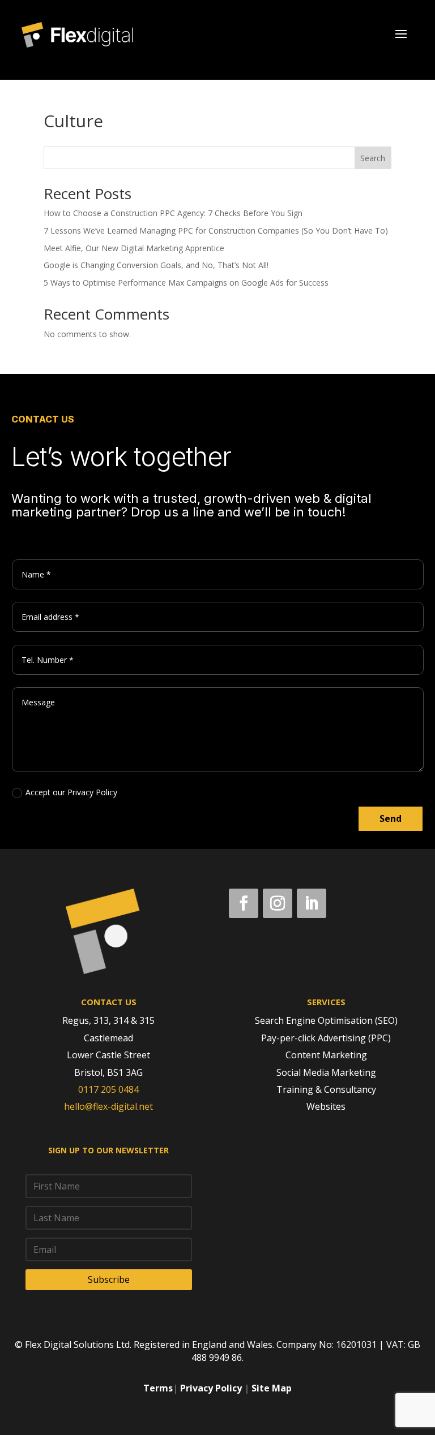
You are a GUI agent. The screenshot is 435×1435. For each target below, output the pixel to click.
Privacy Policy (211, 1388)
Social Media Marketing (326, 1072)
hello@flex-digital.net (108, 1106)
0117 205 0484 (108, 1089)
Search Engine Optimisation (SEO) (326, 1020)
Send (390, 818)
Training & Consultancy (326, 1089)
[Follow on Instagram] (277, 903)
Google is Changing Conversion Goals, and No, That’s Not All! (156, 265)
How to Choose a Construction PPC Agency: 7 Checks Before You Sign (173, 213)
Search (372, 158)
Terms (158, 1388)
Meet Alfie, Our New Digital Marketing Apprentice (134, 248)
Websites (326, 1106)
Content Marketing (326, 1055)
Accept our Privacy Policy (71, 792)
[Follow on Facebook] (243, 903)
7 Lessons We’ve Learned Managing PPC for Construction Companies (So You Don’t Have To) (216, 230)
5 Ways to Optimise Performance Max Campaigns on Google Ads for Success (186, 282)
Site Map (271, 1388)
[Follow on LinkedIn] (311, 903)
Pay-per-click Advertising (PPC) (326, 1038)
